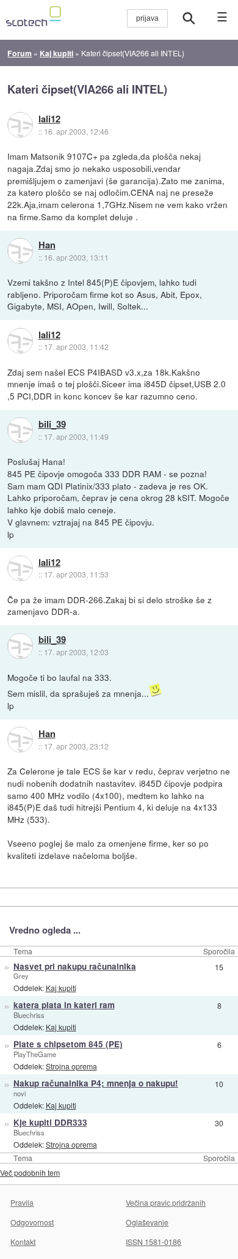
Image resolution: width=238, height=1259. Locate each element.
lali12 (49, 119)
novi (19, 1093)
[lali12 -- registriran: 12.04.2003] (20, 125)
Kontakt (22, 1241)
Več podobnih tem (30, 1172)
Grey (21, 976)
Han (47, 245)
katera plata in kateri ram (64, 1005)
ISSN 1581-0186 (153, 1241)
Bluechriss (29, 1015)
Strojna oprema (71, 1066)
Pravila (22, 1202)
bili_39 (52, 424)
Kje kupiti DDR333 (50, 1122)
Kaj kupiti (61, 987)
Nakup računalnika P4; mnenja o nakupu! (95, 1083)
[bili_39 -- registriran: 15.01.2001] (20, 430)
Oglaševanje (147, 1222)
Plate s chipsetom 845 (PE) (68, 1044)
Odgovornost (32, 1222)
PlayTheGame (34, 1054)
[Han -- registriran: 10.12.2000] (20, 251)
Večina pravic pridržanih (166, 1202)
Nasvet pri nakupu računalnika (74, 966)
